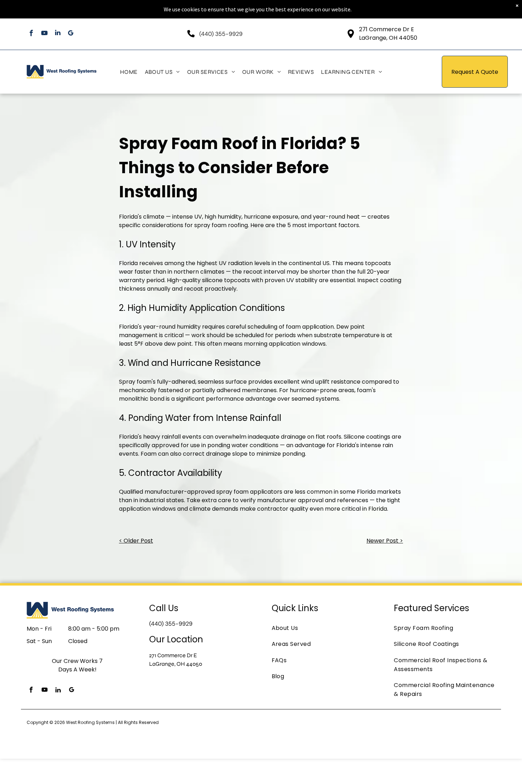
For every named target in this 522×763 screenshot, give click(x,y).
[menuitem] (128, 71)
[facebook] (31, 33)
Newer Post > (384, 541)
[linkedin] (57, 33)
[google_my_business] (71, 33)
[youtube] (44, 33)
